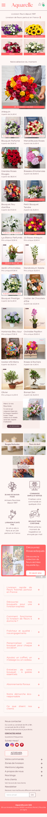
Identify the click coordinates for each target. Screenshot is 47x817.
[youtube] (17, 745)
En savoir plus (35, 573)
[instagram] (12, 745)
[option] (12, 29)
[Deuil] (34, 47)
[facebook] (7, 745)
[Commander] (12, 444)
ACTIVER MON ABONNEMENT (16, 753)
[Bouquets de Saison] (34, 29)
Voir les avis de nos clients (15, 783)
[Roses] (12, 47)
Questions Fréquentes (14, 737)
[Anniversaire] (12, 29)
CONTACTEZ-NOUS (13, 733)
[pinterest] (22, 745)
